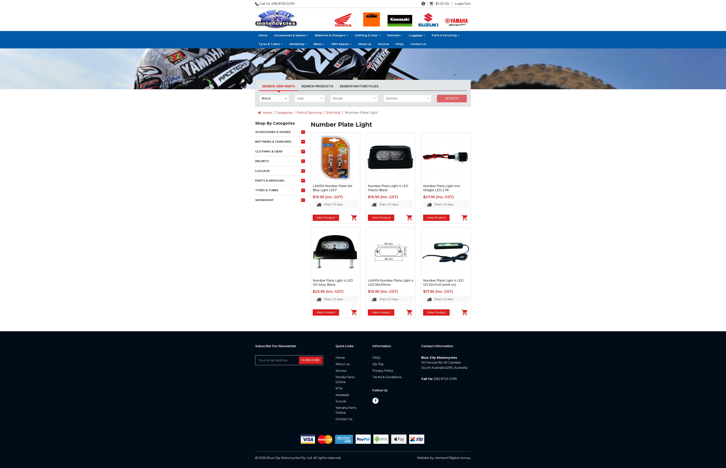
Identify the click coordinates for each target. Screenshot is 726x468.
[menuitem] (440, 4)
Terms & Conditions (386, 377)
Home (263, 35)
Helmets (393, 35)
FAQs (399, 44)
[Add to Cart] (349, 218)
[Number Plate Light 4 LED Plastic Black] (390, 157)
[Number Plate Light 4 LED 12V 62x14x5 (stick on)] (445, 251)
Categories (284, 112)
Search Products (317, 86)
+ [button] (303, 132)
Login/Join (463, 3)
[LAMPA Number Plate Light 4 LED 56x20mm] (390, 251)
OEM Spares (340, 44)
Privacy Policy (382, 371)
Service (383, 44)
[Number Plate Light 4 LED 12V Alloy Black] (335, 251)
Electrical (333, 112)
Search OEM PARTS (278, 86)
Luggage (416, 35)
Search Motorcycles (359, 86)
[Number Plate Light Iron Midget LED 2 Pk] (445, 157)
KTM (339, 388)
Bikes (318, 44)
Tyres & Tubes (270, 44)
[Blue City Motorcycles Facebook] (423, 3)
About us (364, 44)
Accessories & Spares (290, 35)
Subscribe (310, 360)
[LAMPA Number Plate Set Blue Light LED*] (335, 157)
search (451, 98)
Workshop (297, 44)
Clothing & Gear (367, 35)
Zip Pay (378, 364)
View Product (325, 217)
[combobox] (274, 98)
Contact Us (418, 44)
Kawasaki (342, 395)
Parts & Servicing (445, 35)
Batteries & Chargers (330, 35)
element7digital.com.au (453, 458)
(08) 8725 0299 (282, 3)
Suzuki (341, 401)
